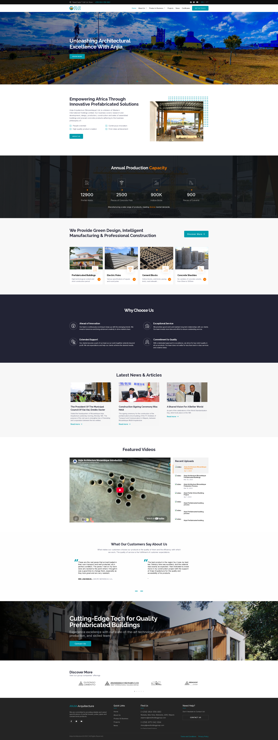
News (178, 8)
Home (134, 8)
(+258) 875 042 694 (151, 722)
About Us (117, 715)
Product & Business (121, 719)
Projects (170, 8)
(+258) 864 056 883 (151, 711)
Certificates (186, 8)
